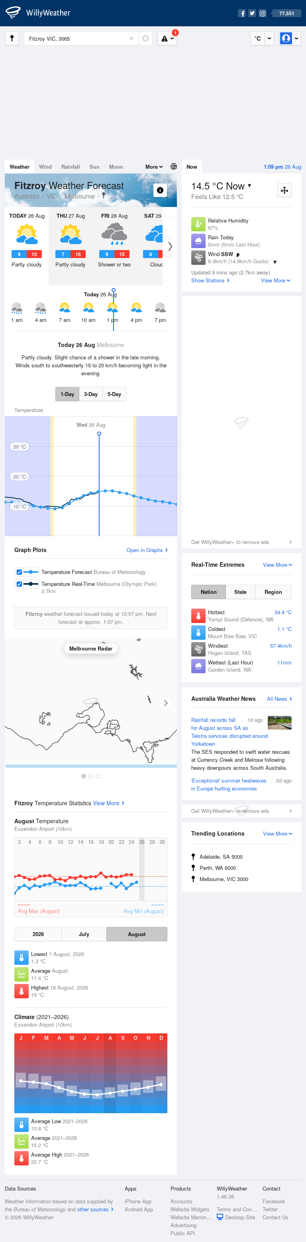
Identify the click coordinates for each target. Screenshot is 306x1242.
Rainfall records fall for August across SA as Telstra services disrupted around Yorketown (240, 743)
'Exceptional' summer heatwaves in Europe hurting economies (241, 784)
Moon (116, 166)
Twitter (270, 1209)
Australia (26, 196)
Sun (95, 166)
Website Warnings (191, 1217)
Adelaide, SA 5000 (221, 856)
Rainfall (70, 166)
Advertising (183, 1225)
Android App (139, 1209)
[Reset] (131, 38)
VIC (52, 196)
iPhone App (138, 1201)
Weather (19, 166)
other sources (93, 1209)
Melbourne (80, 196)
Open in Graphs (145, 550)
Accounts (181, 1201)
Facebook (274, 1201)
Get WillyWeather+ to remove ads (230, 542)
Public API (183, 1233)
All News (277, 698)
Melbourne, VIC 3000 (224, 879)
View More (106, 803)
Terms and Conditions (237, 1209)
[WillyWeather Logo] (42, 13)
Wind (45, 166)
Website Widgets (190, 1209)
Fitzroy (104, 195)
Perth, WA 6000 (218, 867)
